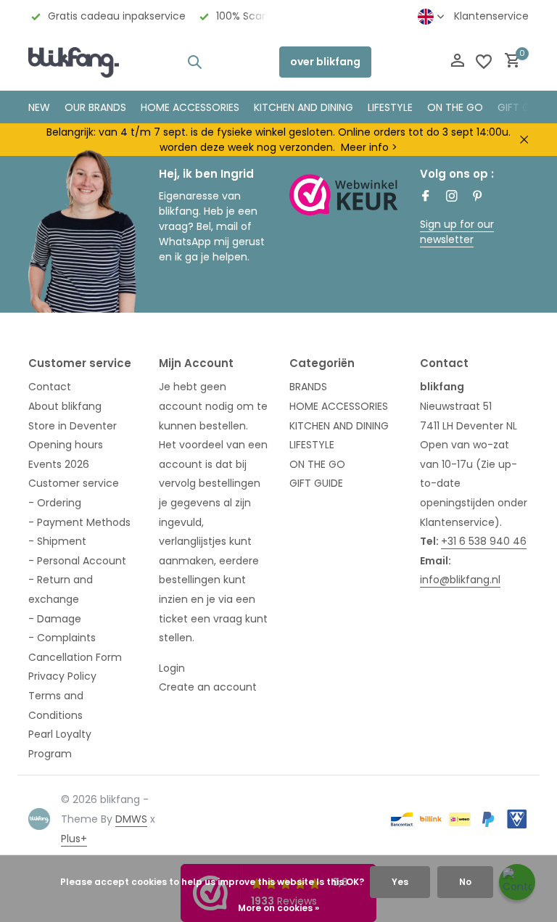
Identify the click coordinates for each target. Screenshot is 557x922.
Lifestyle (390, 107)
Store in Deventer (72, 426)
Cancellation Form (75, 657)
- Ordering (54, 502)
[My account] (457, 62)
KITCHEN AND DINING (303, 107)
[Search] (194, 61)
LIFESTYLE (311, 444)
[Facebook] (426, 197)
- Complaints (62, 637)
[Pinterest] (478, 197)
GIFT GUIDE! (526, 107)
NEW (39, 107)
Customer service (73, 483)
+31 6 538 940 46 (484, 541)
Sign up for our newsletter (457, 232)
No (465, 882)
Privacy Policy (62, 676)
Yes (400, 882)
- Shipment (57, 541)
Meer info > (369, 147)
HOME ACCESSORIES (190, 107)
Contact (49, 386)
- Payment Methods (79, 522)
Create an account (208, 687)
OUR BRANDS (95, 107)
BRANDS (308, 386)
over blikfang (325, 61)
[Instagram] (452, 197)
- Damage (54, 619)
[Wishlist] (484, 62)
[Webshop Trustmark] (343, 194)
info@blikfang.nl (460, 579)
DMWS (131, 819)
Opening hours (65, 444)
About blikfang (65, 406)
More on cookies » (278, 908)
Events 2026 (58, 464)
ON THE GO (455, 107)
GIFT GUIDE (316, 483)
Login (172, 668)
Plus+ (74, 838)
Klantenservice (491, 16)
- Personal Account (77, 560)
